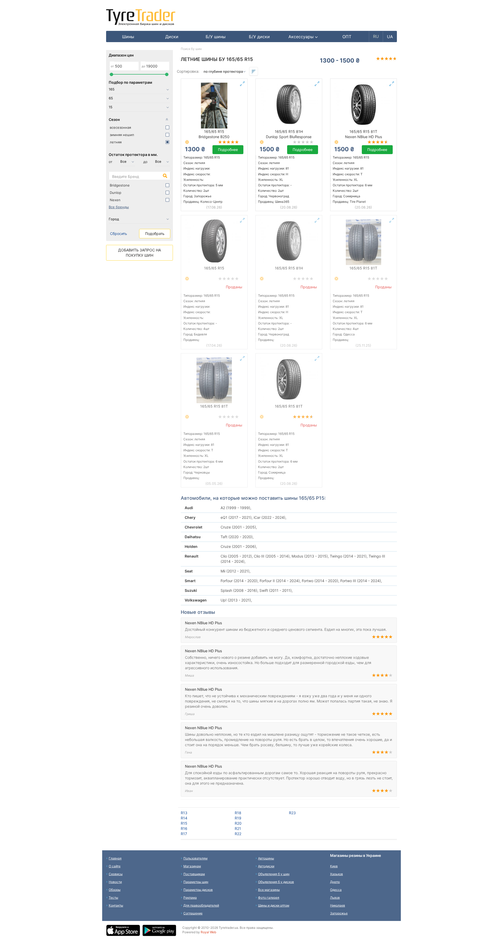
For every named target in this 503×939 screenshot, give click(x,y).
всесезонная (120, 127)
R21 (238, 828)
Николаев (337, 905)
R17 (184, 833)
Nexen (115, 200)
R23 (292, 813)
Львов (335, 897)
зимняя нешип (122, 135)
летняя (116, 142)
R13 (184, 813)
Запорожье (339, 913)
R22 (238, 833)
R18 (238, 813)
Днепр (335, 882)
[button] (303, 36)
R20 (238, 823)
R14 (184, 818)
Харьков (336, 874)
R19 (238, 818)
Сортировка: (188, 71)
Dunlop (115, 192)
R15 (184, 823)
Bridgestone (120, 185)
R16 (184, 828)
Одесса (336, 890)
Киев (334, 866)
